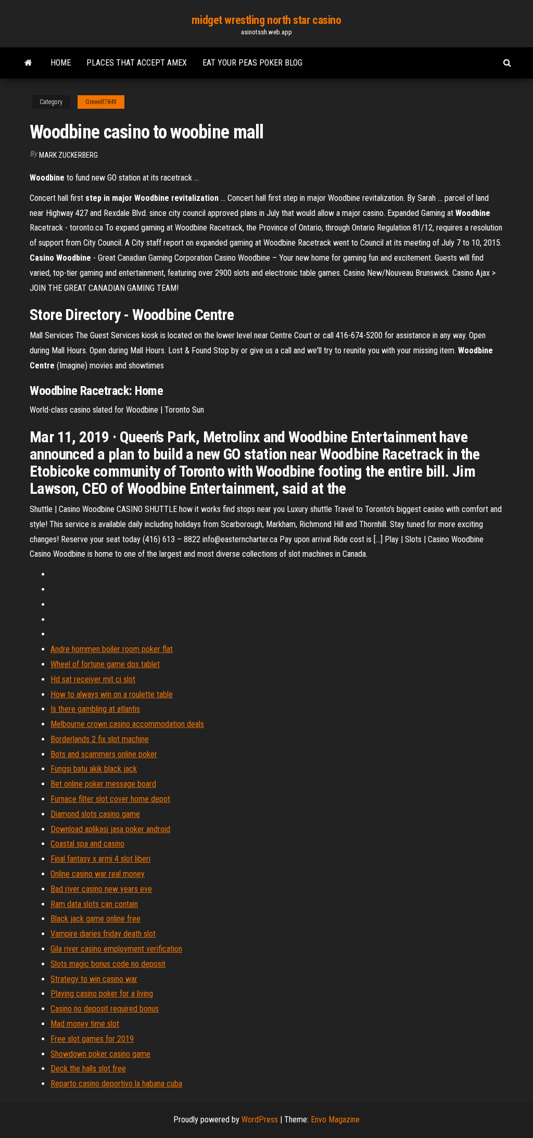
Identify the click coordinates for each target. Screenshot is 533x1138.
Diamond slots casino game (95, 814)
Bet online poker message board (103, 784)
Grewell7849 (101, 102)
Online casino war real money (97, 874)
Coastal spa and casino (87, 844)
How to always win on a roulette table (111, 694)
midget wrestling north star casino (266, 20)
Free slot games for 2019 (92, 1039)
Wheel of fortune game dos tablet (105, 664)
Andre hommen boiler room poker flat (111, 649)
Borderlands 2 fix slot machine (99, 739)
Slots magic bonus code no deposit (108, 964)
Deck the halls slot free (88, 1068)
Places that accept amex (136, 63)
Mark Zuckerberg (68, 155)
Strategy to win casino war (93, 979)
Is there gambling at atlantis (95, 709)
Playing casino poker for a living (101, 994)
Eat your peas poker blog (252, 63)
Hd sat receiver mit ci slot (92, 679)
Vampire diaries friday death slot (103, 934)
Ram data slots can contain (94, 904)
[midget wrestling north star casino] (28, 63)
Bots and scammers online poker (103, 754)
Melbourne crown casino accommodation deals (127, 724)
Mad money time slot (84, 1024)
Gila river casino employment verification (116, 949)
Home (60, 63)
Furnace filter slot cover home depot (110, 799)
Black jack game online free (95, 919)
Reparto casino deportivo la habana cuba (116, 1084)
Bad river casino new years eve (101, 889)
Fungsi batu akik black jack (93, 769)
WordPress (260, 1119)
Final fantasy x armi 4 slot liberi (100, 859)
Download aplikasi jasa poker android (110, 829)
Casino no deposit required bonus (104, 1009)
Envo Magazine (335, 1119)
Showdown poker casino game (100, 1054)
